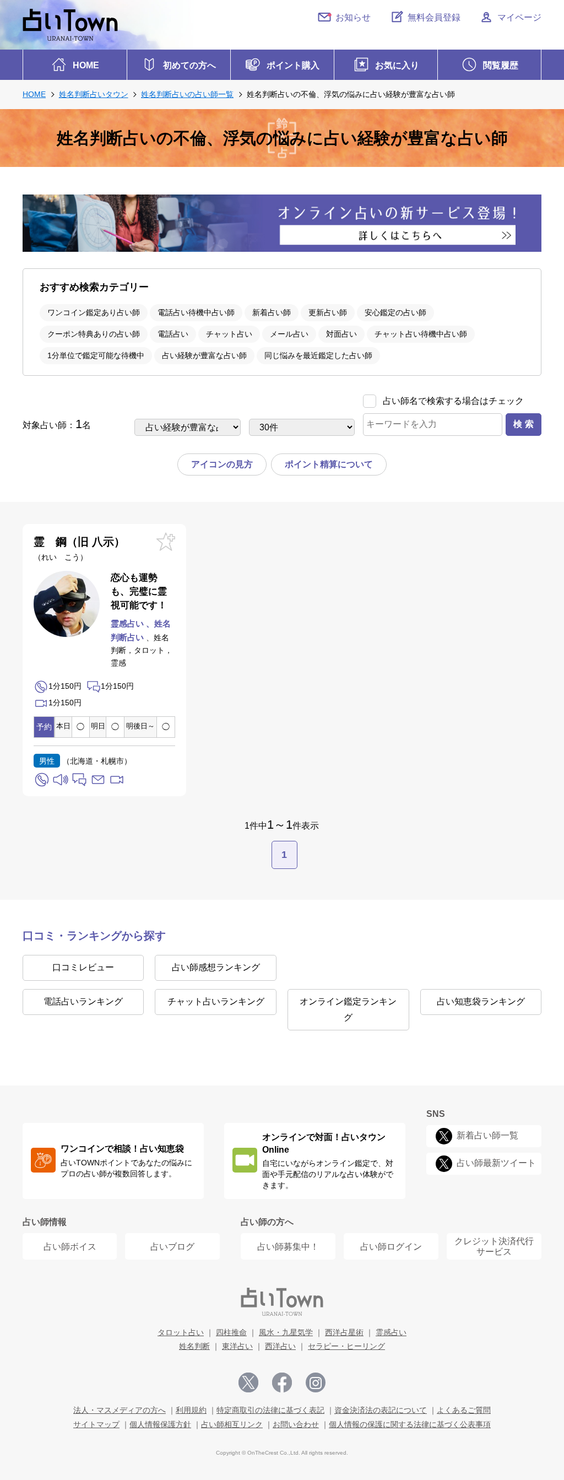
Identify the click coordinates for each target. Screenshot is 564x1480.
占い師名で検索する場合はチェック (453, 401)
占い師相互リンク (232, 1424)
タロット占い (181, 1332)
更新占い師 (327, 312)
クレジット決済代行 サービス (494, 1246)
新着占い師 (271, 312)
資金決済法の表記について (380, 1410)
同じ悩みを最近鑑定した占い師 (318, 355)
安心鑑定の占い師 (395, 312)
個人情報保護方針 (160, 1424)
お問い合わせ (296, 1424)
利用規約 (191, 1410)
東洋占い (237, 1346)
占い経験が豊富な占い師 (204, 355)
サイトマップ (96, 1424)
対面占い (341, 334)
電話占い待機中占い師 (196, 312)
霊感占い (391, 1332)
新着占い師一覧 (487, 1136)
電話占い (173, 334)
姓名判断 (194, 1346)
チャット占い (229, 334)
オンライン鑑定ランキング (348, 1009)
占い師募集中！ (288, 1246)
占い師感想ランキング (216, 967)
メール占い (289, 334)
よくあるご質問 (464, 1410)
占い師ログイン (391, 1246)
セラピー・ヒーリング (346, 1346)
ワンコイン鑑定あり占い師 (93, 312)
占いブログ (172, 1246)
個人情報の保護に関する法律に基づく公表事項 (410, 1424)
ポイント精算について (329, 464)
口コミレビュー (83, 967)
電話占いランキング (83, 1001)
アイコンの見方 (222, 464)
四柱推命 (231, 1332)
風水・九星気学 (286, 1332)
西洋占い (280, 1346)
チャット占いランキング (215, 1001)
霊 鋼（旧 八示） (79, 548)
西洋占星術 (344, 1332)
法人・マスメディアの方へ (119, 1410)
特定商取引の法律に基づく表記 (270, 1410)
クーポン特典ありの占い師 (93, 334)
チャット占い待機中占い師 (421, 334)
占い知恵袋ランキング (481, 1001)
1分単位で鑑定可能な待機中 (95, 355)
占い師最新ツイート (496, 1163)
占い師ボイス (70, 1246)
